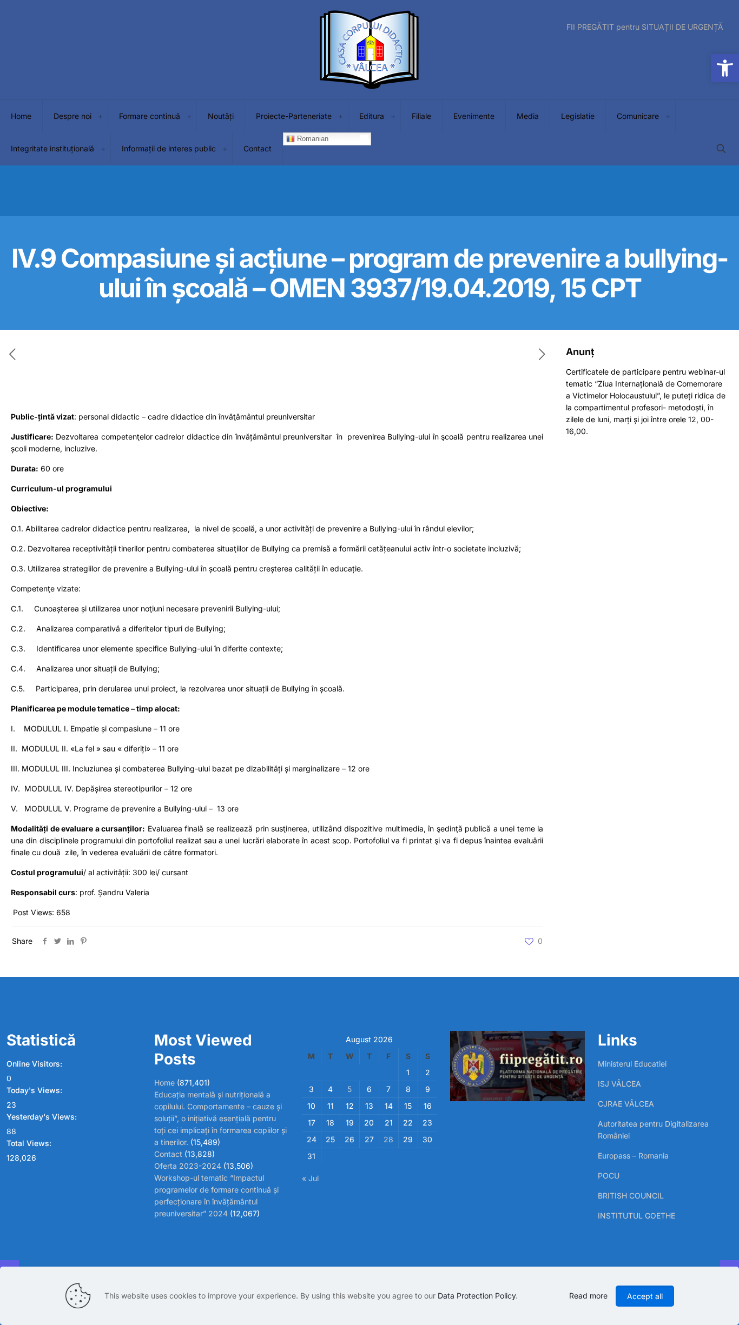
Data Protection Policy (477, 1295)
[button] (725, 68)
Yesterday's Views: (42, 1116)
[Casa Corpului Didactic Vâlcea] (369, 49)
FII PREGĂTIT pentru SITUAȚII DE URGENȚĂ (644, 27)
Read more (588, 1295)
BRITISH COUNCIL (631, 1195)
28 (388, 1139)
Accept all (645, 1296)
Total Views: (30, 1143)
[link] (100, 116)
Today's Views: (35, 1090)
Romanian (311, 139)
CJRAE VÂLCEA (626, 1103)
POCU (608, 1175)
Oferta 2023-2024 (187, 1165)
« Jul (310, 1178)
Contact (168, 1153)
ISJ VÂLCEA (619, 1083)
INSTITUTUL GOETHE (636, 1215)
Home (164, 1082)
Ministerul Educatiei (632, 1063)
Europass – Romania (633, 1155)
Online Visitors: (35, 1063)
